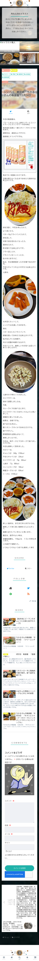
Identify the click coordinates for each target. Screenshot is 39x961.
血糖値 (28, 74)
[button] (35, 465)
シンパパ (6, 70)
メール (9, 834)
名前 (8, 825)
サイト (7, 843)
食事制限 (6, 77)
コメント (9, 801)
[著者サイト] (10, 588)
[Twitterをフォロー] (28, 588)
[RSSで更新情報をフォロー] (28, 593)
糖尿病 (21, 74)
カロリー (6, 74)
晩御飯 (15, 70)
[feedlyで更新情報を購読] (10, 593)
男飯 (14, 74)
